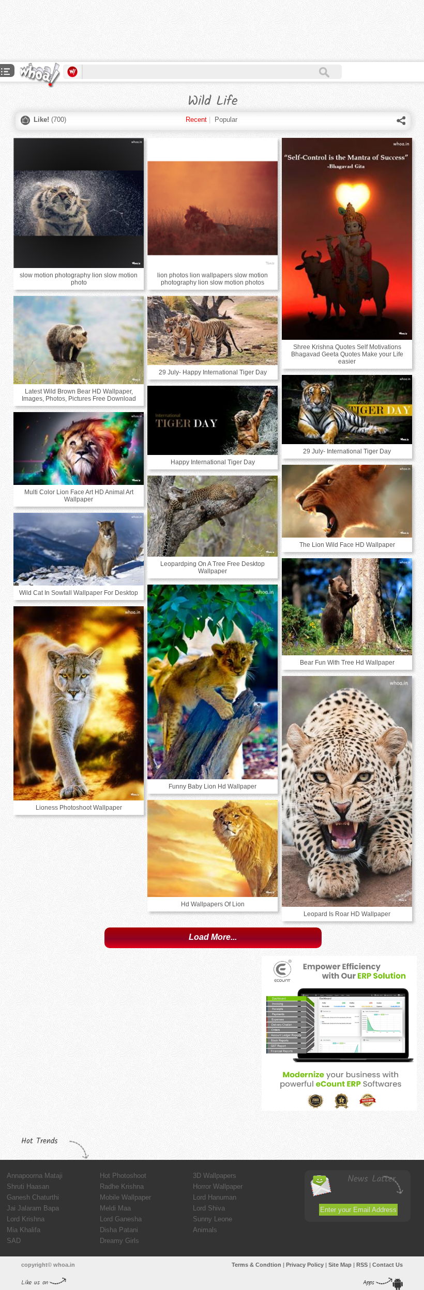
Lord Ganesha (121, 1219)
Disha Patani (119, 1230)
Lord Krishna (25, 1219)
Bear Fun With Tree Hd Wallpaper (347, 662)
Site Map (340, 1265)
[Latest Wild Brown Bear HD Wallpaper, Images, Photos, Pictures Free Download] (78, 340)
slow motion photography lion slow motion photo (79, 279)
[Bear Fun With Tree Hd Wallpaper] (347, 606)
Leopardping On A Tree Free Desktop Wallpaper (212, 567)
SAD (14, 1241)
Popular (226, 119)
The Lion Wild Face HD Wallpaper (347, 544)
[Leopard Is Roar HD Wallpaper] (347, 791)
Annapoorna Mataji (35, 1175)
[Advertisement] (188, 31)
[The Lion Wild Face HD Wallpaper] (347, 501)
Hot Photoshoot (123, 1175)
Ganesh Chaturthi (33, 1197)
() (50, 119)
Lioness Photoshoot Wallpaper (79, 807)
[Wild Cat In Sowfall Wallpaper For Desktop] (78, 549)
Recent (196, 119)
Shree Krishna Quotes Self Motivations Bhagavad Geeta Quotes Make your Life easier (347, 354)
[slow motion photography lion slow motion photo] (78, 203)
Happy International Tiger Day (213, 462)
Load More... (213, 937)
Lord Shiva (209, 1208)
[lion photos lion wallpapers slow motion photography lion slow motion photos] (212, 203)
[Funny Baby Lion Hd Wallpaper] (212, 682)
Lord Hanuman (214, 1197)
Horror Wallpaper (218, 1186)
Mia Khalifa (23, 1230)
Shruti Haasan (28, 1186)
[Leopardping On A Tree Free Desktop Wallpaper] (212, 516)
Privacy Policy (305, 1265)
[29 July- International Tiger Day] (347, 409)
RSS (362, 1265)
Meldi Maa (115, 1208)
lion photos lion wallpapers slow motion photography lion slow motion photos (212, 279)
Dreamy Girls (119, 1241)
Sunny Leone (212, 1219)
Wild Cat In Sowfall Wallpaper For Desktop (78, 592)
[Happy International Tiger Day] (212, 420)
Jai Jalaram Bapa (33, 1208)
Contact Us (387, 1265)
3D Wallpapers (214, 1175)
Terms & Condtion (256, 1265)
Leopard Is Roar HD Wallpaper (347, 914)
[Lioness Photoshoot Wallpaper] (78, 703)
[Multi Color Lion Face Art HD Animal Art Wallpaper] (78, 448)
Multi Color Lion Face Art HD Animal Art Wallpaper (78, 496)
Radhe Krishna (122, 1186)
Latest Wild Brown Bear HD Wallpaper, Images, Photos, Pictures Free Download (79, 395)
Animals (205, 1230)
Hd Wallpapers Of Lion (213, 904)
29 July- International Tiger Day (347, 451)
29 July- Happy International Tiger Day (213, 372)
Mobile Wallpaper (125, 1197)
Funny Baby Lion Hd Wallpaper (212, 786)
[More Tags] (6, 72)
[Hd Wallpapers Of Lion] (212, 848)
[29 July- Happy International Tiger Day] (212, 330)
